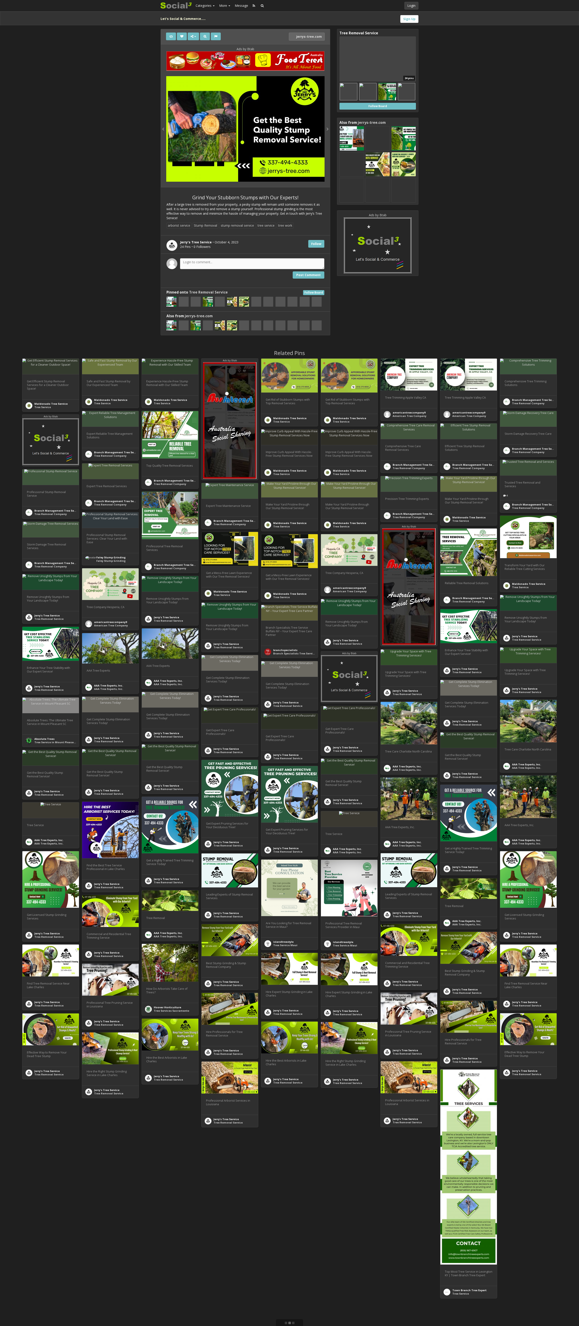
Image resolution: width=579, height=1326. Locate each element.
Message (241, 5)
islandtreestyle (283, 941)
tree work (285, 225)
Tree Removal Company (528, 403)
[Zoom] (205, 36)
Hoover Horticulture (167, 1007)
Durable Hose (103, 1181)
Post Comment (308, 275)
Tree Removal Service (208, 292)
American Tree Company (409, 416)
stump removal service (237, 225)
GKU (37, 1143)
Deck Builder (281, 1293)
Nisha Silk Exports (405, 1193)
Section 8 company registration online (180, 1242)
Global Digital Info (46, 1215)
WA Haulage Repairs (167, 1316)
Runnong (518, 1219)
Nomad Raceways (166, 1166)
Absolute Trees (44, 739)
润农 (514, 1223)
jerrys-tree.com (308, 36)
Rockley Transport (285, 1153)
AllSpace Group (104, 1257)
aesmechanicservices (526, 1151)
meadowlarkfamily (346, 1201)
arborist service (179, 225)
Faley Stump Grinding (111, 557)
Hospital (219, 1292)
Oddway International (408, 1268)
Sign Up (409, 19)
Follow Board (313, 292)
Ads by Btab (245, 49)
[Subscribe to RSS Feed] (253, 5)
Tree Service (42, 407)
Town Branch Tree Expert (469, 1290)
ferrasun (100, 1178)
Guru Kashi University (49, 1140)
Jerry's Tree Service (47, 615)
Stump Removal (205, 225)
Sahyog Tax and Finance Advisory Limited (182, 1238)
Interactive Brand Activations (174, 1169)
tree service (266, 225)
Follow (316, 244)
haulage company (285, 1157)
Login (411, 5)
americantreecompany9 (409, 412)
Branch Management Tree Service (535, 400)
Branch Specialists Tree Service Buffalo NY (302, 653)
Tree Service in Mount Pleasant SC (57, 742)
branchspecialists (285, 650)
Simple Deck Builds (286, 1290)
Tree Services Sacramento (171, 1010)
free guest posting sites (50, 1218)
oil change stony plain (527, 1154)
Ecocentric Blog (224, 1195)
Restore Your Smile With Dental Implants (360, 1204)
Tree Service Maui (285, 945)
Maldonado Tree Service (51, 403)
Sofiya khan (222, 1289)
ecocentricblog (224, 1192)
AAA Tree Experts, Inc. (168, 680)
